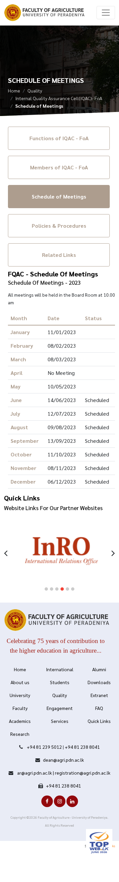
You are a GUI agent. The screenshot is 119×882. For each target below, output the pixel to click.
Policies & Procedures (59, 225)
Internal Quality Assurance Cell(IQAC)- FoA (58, 98)
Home (14, 90)
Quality (34, 90)
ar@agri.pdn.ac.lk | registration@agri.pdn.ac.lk (63, 773)
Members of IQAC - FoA (59, 167)
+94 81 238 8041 (82, 747)
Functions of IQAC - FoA (59, 138)
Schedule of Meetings (59, 196)
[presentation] (6, 552)
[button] (46, 589)
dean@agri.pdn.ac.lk (63, 760)
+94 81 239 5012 (44, 747)
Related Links (59, 254)
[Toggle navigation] (106, 12)
